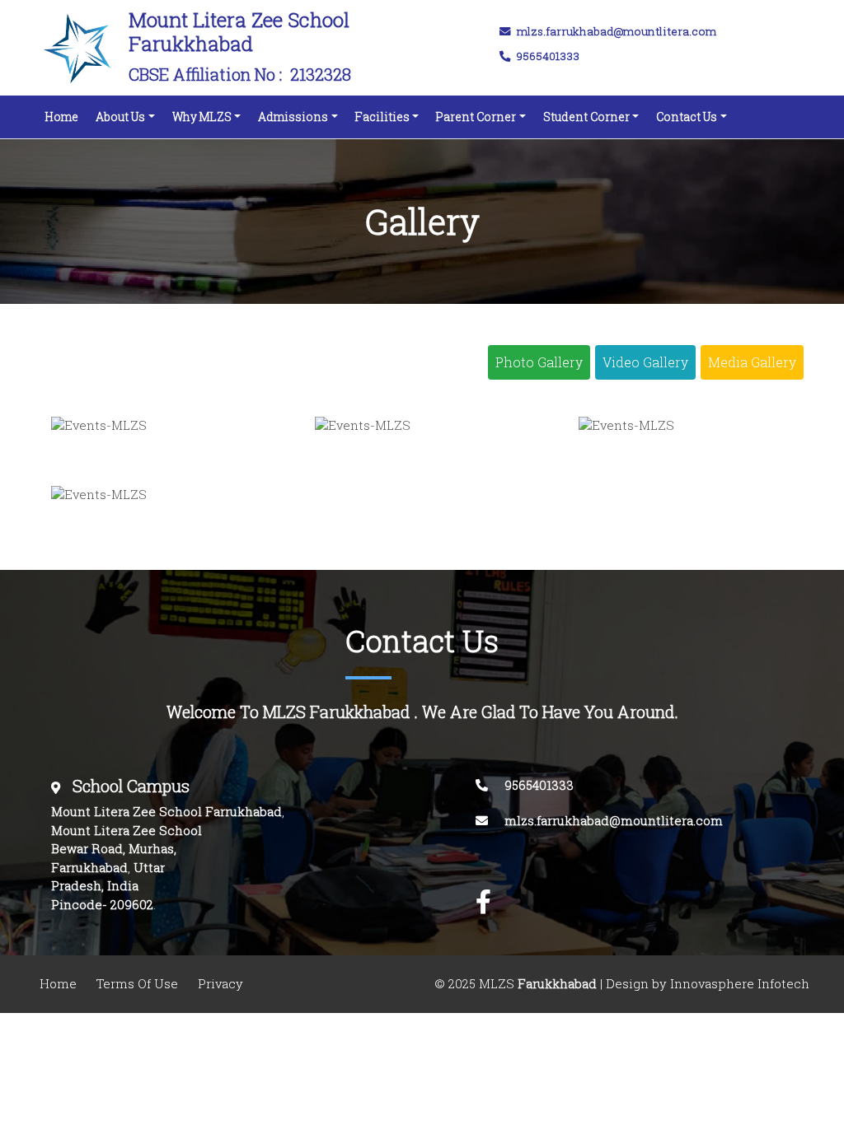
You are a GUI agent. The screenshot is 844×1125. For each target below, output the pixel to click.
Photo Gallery (539, 362)
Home (65, 116)
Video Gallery (645, 362)
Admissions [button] (293, 116)
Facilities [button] (382, 116)
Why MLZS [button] (202, 116)
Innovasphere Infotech (738, 983)
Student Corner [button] (586, 116)
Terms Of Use (137, 983)
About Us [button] (120, 116)
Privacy (220, 983)
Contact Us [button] (686, 116)
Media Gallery (752, 362)
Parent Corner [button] (476, 116)
